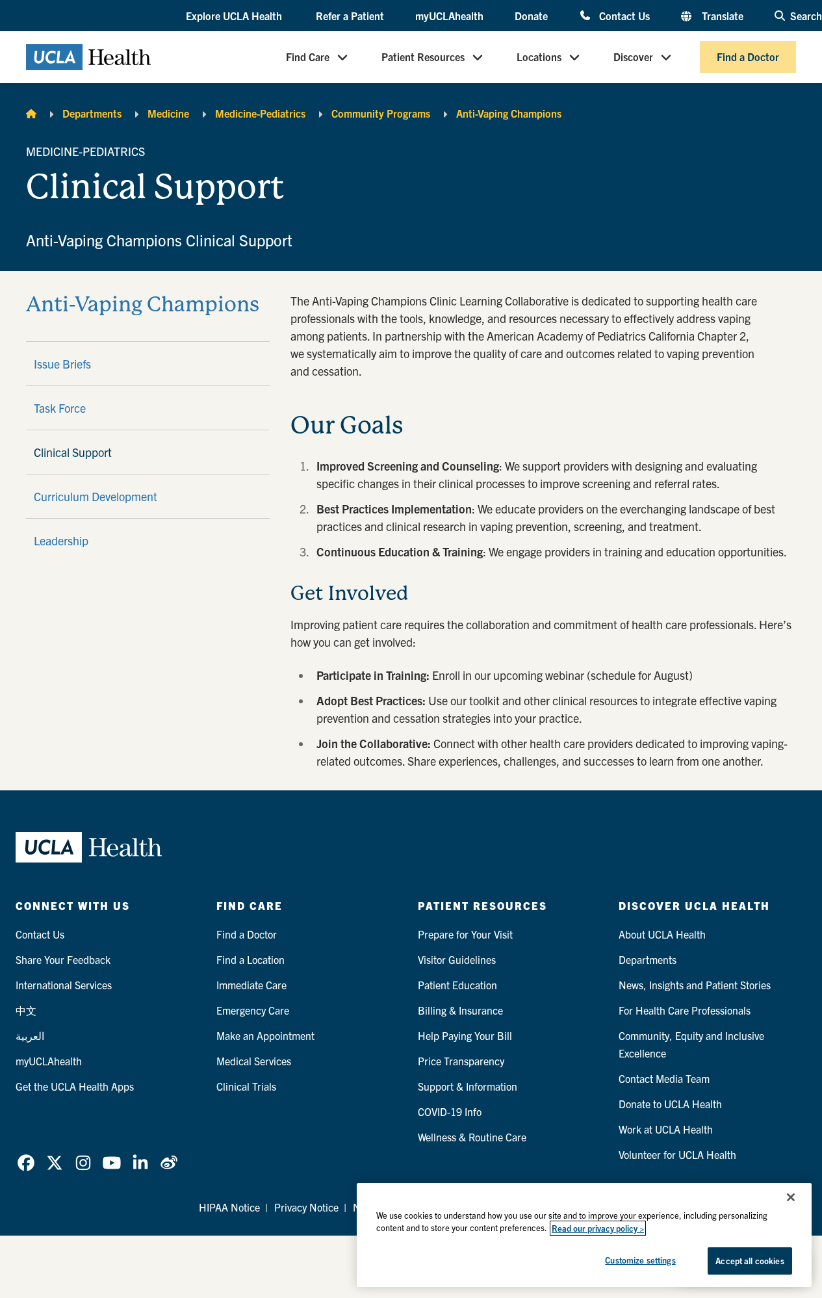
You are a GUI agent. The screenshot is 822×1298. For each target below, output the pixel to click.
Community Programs (380, 113)
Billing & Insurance (460, 1010)
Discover (633, 57)
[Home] (31, 113)
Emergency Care (252, 1010)
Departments (92, 113)
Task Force (60, 407)
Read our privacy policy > (598, 1228)
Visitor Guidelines (457, 959)
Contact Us (624, 15)
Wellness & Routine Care (472, 1136)
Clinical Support (73, 452)
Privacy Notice (306, 1207)
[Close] (791, 1197)
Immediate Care (251, 984)
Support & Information (467, 1086)
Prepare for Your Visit (465, 934)
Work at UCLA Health (666, 1129)
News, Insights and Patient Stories (695, 984)
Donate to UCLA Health (670, 1103)
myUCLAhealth (449, 15)
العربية (30, 1035)
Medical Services (253, 1060)
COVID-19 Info (450, 1111)
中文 (26, 1010)
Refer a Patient (350, 15)
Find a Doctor (748, 57)
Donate (531, 15)
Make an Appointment (265, 1035)
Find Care (307, 57)
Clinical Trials (246, 1086)
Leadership (61, 540)
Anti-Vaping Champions (508, 113)
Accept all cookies (749, 1260)
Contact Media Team (664, 1078)
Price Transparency (461, 1060)
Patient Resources (423, 57)
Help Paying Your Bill (465, 1035)
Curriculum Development (95, 496)
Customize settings (640, 1260)
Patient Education (457, 984)
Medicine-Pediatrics (260, 113)
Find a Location (250, 959)
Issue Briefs (62, 363)
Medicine (168, 113)
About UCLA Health (662, 934)
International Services (64, 984)
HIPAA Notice (229, 1207)
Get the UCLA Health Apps (75, 1086)
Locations (539, 57)
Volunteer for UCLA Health (677, 1154)
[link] (26, 1162)
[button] (235, 16)
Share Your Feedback (63, 959)
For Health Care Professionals (685, 1010)
